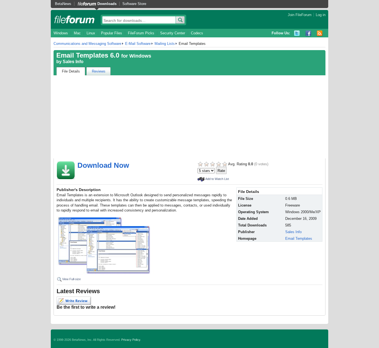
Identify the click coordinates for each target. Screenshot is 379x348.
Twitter (297, 33)
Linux (91, 33)
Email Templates (298, 238)
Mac (77, 33)
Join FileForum (300, 15)
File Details (71, 71)
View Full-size (71, 279)
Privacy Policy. (131, 339)
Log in (320, 15)
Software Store (134, 4)
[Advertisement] (189, 117)
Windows (61, 33)
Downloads (107, 4)
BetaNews (63, 4)
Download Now (103, 165)
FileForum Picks (141, 33)
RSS (320, 33)
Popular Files (111, 33)
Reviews (98, 71)
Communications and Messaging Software (87, 44)
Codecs (197, 33)
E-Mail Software (138, 44)
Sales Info (73, 61)
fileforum (74, 19)
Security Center (172, 33)
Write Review (74, 301)
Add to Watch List (217, 179)
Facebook (308, 33)
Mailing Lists (165, 44)
